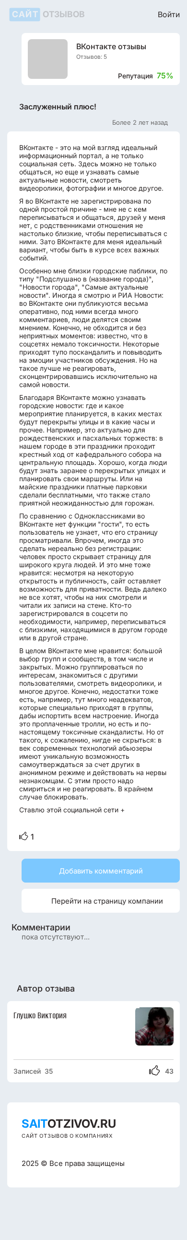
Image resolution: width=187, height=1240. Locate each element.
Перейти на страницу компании (96, 900)
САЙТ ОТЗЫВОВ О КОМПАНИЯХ (67, 1135)
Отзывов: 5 (91, 56)
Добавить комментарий (101, 870)
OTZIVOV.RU (69, 1124)
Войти (169, 14)
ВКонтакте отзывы (111, 46)
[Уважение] (23, 836)
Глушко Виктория (40, 1015)
